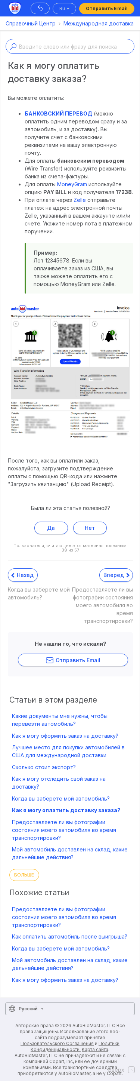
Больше (24, 875)
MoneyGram (72, 184)
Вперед (114, 575)
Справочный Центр (31, 23)
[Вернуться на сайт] (40, 8)
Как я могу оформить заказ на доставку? (65, 736)
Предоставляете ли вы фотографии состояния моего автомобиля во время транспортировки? (64, 830)
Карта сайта (95, 1049)
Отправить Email (107, 8)
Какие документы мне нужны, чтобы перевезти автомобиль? (60, 720)
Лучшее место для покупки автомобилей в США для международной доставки (68, 751)
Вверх (116, 1069)
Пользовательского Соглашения (57, 1043)
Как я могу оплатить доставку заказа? (66, 810)
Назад (24, 575)
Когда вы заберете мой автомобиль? (61, 798)
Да (51, 528)
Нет (90, 528)
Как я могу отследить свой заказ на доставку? (59, 783)
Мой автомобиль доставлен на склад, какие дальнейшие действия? (70, 853)
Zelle (80, 200)
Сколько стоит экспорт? (44, 767)
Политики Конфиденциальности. (75, 1046)
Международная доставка (98, 23)
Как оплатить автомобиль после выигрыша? (69, 936)
